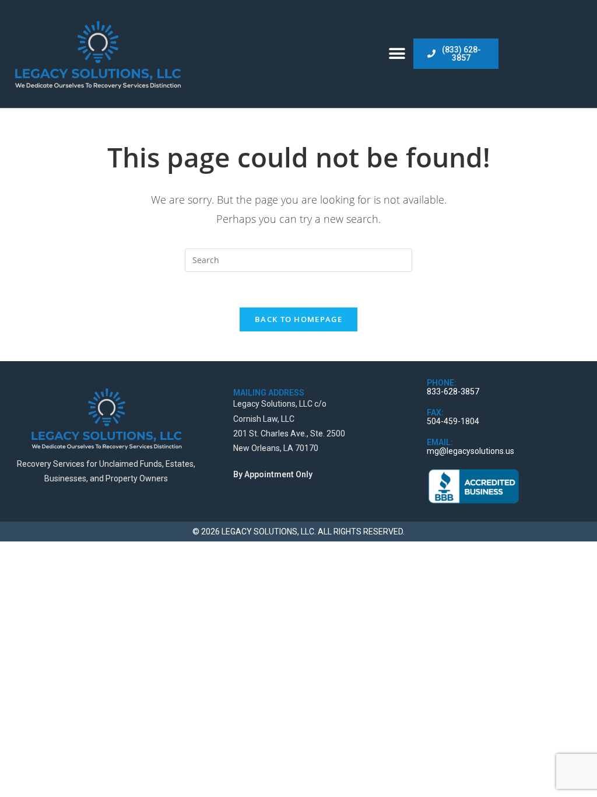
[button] (397, 54)
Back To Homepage (298, 319)
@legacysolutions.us (476, 451)
